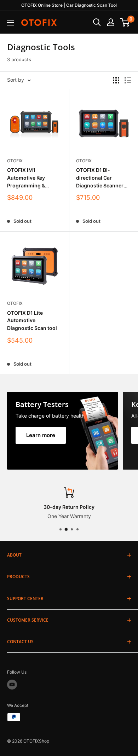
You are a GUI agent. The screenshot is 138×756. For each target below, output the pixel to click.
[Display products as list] (128, 80)
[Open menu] (10, 22)
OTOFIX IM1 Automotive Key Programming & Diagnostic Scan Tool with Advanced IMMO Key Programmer (33, 178)
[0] (125, 22)
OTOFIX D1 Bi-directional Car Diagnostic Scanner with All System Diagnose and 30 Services (99, 178)
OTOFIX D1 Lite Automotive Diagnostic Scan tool (32, 320)
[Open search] (97, 22)
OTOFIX (15, 160)
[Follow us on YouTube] (12, 685)
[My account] (110, 22)
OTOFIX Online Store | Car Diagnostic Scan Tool (69, 5)
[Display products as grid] (116, 80)
